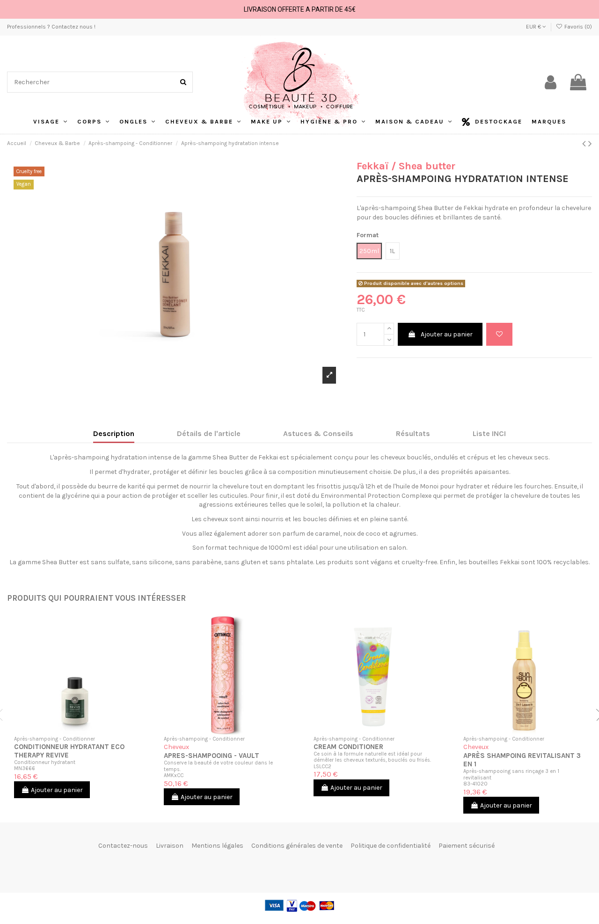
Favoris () (577, 26)
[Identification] (550, 82)
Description (113, 433)
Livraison (169, 846)
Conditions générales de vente (297, 846)
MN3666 (24, 768)
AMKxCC (173, 775)
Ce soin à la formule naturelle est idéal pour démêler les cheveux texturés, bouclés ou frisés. (372, 757)
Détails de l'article (209, 433)
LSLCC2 (322, 767)
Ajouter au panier (447, 334)
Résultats (413, 433)
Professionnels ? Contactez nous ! (51, 26)
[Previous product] (585, 143)
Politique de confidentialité (391, 846)
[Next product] (590, 143)
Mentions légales (217, 846)
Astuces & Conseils (318, 433)
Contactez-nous (123, 846)
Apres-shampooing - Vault (211, 755)
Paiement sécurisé (466, 846)
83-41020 (475, 784)
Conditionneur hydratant (44, 762)
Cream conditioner (348, 746)
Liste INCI (489, 433)
